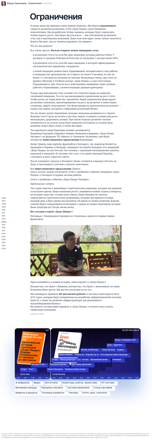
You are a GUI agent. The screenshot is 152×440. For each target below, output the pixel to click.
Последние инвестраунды (114, 355)
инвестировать (61, 306)
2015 (3, 225)
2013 (3, 219)
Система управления (78, 388)
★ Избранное (22, 383)
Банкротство (38, 364)
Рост (31, 369)
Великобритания (99, 360)
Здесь (33, 171)
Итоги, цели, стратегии (95, 393)
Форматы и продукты (26, 393)
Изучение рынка (58, 364)
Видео (37, 383)
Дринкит (118, 345)
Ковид (120, 350)
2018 (3, 234)
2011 (3, 213)
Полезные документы (53, 393)
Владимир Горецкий (41, 133)
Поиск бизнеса (55, 369)
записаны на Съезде (48, 207)
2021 (3, 242)
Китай (85, 360)
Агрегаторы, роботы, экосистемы (79, 383)
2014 (4, 222)
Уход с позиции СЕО (125, 340)
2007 (4, 201)
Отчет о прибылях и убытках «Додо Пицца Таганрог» (59, 179)
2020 (4, 239)
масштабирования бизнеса (45, 303)
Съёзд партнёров (103, 388)
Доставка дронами (81, 364)
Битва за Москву (89, 350)
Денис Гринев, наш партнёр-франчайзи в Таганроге (59, 144)
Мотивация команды (26, 388)
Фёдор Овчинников (16, 3)
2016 (3, 228)
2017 (3, 231)
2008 (4, 204)
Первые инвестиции (75, 369)
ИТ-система (108, 383)
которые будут (51, 297)
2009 (4, 207)
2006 (4, 198)
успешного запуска (48, 161)
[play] (75, 250)
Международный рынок (72, 360)
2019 (3, 237)
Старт (24, 369)
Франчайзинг (66, 355)
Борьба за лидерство (97, 355)
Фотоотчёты (51, 383)
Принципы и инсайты (52, 388)
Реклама (73, 393)
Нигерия (117, 360)
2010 (3, 210)
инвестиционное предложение (61, 139)
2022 (4, 245)
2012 (3, 216)
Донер (110, 345)
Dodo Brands (108, 350)
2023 (4, 248)
